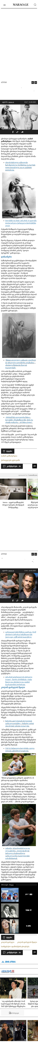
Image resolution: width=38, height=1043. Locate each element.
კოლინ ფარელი (7, 942)
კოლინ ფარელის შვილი (27, 942)
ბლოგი (4, 82)
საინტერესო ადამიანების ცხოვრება (15, 946)
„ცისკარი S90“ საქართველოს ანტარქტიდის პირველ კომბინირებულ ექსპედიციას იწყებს (28, 894)
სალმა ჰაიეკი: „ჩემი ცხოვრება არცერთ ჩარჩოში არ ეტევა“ (28, 926)
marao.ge (11, 102)
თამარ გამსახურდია (9, 456)
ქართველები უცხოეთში (10, 460)
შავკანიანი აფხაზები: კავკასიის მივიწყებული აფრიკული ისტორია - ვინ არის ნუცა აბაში (28, 910)
